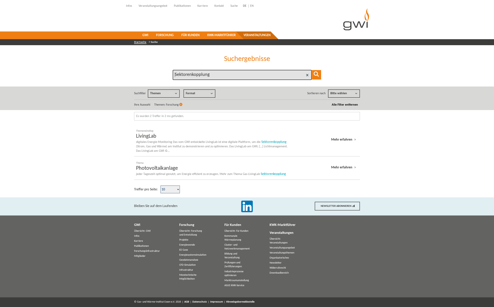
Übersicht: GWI (142, 231)
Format (190, 93)
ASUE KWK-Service (234, 285)
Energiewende (187, 244)
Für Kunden (190, 35)
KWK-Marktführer (221, 35)
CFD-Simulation (187, 265)
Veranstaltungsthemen (282, 252)
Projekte (183, 239)
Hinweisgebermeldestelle (240, 302)
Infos (136, 236)
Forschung (165, 35)
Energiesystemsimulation (192, 255)
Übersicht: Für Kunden (236, 231)
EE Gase (183, 249)
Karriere (138, 241)
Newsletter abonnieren (336, 206)
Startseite (140, 42)
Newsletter (276, 262)
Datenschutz (199, 302)
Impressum (216, 302)
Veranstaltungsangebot (282, 247)
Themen (155, 93)
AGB (186, 302)
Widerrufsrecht (278, 267)
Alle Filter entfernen (345, 104)
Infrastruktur (186, 270)
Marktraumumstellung (236, 280)
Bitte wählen (338, 93)
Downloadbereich (279, 272)
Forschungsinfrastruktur (147, 251)
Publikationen (141, 246)
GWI (145, 35)
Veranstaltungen (257, 35)
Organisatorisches (279, 257)
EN (252, 6)
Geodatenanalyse (188, 260)
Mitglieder (139, 256)
